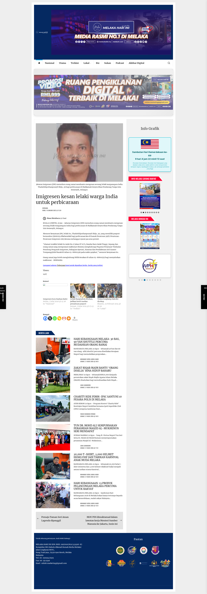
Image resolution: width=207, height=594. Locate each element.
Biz (97, 63)
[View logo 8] (157, 280)
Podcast (120, 63)
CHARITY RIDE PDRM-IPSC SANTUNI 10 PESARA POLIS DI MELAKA (98, 398)
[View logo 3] (144, 280)
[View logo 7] (155, 280)
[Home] (39, 63)
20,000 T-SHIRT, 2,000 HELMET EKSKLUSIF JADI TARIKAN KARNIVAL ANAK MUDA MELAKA (96, 457)
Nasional (49, 63)
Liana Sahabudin (85, 385)
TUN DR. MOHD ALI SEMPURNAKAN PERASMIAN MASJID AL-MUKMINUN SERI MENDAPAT (96, 428)
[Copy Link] (59, 318)
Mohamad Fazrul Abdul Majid (89, 359)
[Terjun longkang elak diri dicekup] (109, 291)
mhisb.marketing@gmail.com (54, 563)
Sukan (107, 63)
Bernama (45, 208)
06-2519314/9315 (47, 558)
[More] (69, 318)
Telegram (61, 265)
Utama (62, 63)
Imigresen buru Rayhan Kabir (55, 299)
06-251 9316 (45, 561)
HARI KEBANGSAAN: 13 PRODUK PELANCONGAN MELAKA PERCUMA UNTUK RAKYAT (95, 486)
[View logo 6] (152, 280)
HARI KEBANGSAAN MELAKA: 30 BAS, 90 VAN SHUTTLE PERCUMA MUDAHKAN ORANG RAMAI (97, 341)
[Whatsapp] (55, 318)
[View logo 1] (139, 280)
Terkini (75, 63)
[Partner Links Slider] (150, 266)
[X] (50, 318)
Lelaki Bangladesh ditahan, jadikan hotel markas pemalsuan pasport (81, 301)
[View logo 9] (160, 280)
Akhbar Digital (136, 63)
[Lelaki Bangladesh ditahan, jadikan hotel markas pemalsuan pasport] (82, 291)
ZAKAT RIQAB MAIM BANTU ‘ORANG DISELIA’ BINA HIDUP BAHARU (96, 369)
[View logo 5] (150, 280)
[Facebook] (45, 318)
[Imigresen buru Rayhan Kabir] (55, 291)
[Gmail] (64, 318)
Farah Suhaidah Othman (87, 414)
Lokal (86, 63)
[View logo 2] (142, 280)
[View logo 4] (147, 280)
